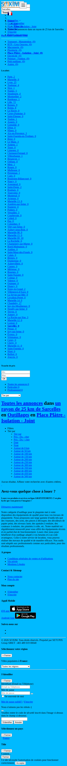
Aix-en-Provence (17, 133)
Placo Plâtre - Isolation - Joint (25, 53)
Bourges (12, 272)
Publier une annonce (17, 34)
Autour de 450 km (23, 473)
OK (3, 379)
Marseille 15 (14, 235)
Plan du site (13, 579)
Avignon (13, 198)
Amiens (12, 144)
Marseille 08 (14, 232)
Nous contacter (14, 576)
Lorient (12, 323)
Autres (12, 64)
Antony (12, 314)
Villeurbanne (15, 156)
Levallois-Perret (16, 297)
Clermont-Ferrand (17, 153)
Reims (11, 108)
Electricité (14, 55)
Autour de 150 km (23, 456)
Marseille (13, 79)
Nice (11, 88)
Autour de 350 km (23, 468)
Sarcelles (13, 326)
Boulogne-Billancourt (19, 178)
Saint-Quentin (15, 348)
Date (16, 442)
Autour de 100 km (23, 453)
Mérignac (13, 269)
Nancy (12, 181)
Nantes (12, 91)
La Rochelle (14, 241)
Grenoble (13, 124)
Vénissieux (14, 337)
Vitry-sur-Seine (16, 226)
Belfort (12, 354)
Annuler (18, 722)
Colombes (13, 224)
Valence (12, 280)
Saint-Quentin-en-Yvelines (21, 136)
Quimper (13, 283)
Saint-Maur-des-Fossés (19, 252)
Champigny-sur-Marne (19, 243)
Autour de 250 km (23, 462)
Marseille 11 (14, 345)
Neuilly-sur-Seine (17, 309)
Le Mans (13, 141)
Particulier (13, 387)
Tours (11, 147)
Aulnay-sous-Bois (17, 229)
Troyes (12, 311)
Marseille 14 (14, 300)
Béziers (12, 258)
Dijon (11, 127)
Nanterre (13, 207)
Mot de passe (7, 690)
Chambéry (14, 303)
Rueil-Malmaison (17, 246)
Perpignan (13, 173)
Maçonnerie (15, 47)
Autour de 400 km (23, 470)
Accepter (20, 763)
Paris (11, 76)
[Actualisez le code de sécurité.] (2, 710)
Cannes (12, 266)
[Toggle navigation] (23, 5)
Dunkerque (14, 260)
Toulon (12, 119)
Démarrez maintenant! (12, 506)
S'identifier (19, 23)
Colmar (12, 277)
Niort (11, 351)
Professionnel (15, 390)
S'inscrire (18, 26)
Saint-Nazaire (15, 275)
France (6, 738)
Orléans (12, 161)
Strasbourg (14, 93)
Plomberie (14, 50)
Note (16, 445)
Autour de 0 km (21, 448)
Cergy (11, 340)
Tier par (17, 434)
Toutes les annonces (18, 384)
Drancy (12, 286)
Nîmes (11, 130)
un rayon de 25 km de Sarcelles (31, 406)
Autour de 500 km (23, 476)
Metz (11, 164)
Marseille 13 (14, 201)
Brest (11, 139)
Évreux (12, 334)
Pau (10, 221)
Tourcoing (13, 192)
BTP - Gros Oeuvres (19, 44)
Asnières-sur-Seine (18, 204)
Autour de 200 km (23, 459)
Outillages (18, 415)
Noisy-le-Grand (16, 289)
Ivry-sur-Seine (15, 331)
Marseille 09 (15, 238)
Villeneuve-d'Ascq (17, 292)
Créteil (12, 218)
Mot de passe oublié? (12, 701)
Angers (12, 122)
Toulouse (13, 85)
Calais (11, 255)
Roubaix (12, 190)
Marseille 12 (14, 320)
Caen (11, 175)
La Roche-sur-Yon (17, 317)
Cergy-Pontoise (16, 113)
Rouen (12, 167)
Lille (11, 102)
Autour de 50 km (22, 451)
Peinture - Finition (18, 58)
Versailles (13, 212)
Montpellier (14, 96)
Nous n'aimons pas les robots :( (16, 707)
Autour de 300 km (23, 465)
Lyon (11, 82)
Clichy (12, 343)
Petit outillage (16, 61)
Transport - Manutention (21, 41)
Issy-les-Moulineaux (18, 306)
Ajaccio (12, 357)
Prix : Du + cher (22, 439)
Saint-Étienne (15, 116)
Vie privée (12, 561)
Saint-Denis (14, 187)
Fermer (5, 757)
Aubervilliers (15, 263)
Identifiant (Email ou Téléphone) (17, 683)
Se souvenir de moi (14, 696)
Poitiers (12, 209)
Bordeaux (13, 99)
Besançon (13, 158)
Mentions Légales (16, 564)
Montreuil (13, 195)
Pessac (12, 328)
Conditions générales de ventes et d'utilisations (30, 558)
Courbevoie (14, 215)
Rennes (12, 105)
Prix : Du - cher (21, 436)
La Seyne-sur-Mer (17, 294)
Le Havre (13, 110)
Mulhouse (13, 170)
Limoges (13, 150)
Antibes (12, 249)
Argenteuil (13, 184)
